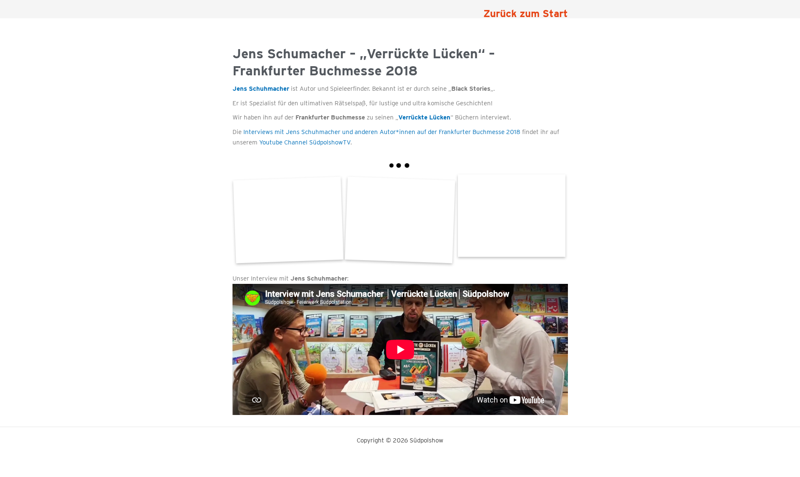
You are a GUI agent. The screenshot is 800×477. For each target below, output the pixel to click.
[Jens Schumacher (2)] (511, 216)
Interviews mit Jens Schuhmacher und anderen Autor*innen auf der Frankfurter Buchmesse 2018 (381, 132)
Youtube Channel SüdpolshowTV (304, 142)
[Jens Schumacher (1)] (400, 219)
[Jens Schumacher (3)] (288, 219)
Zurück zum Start (525, 13)
